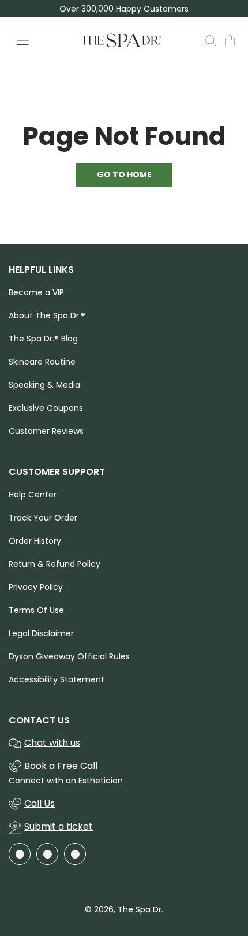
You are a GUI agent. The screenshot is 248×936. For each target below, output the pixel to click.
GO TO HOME (124, 174)
